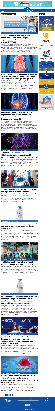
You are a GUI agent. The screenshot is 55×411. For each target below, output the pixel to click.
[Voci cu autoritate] (46, 78)
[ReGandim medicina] (46, 94)
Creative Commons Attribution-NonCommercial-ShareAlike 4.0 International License (33, 407)
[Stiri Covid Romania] (46, 30)
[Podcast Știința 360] (46, 46)
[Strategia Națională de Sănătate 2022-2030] (46, 109)
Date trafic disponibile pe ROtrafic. (27, 409)
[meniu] (3, 11)
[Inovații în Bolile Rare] (46, 62)
